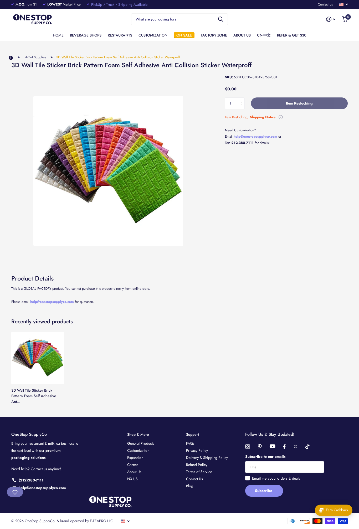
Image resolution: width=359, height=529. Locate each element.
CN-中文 (264, 35)
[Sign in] (331, 19)
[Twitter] (296, 446)
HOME (58, 35)
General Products (140, 443)
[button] (242, 99)
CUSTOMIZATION (153, 35)
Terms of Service (199, 471)
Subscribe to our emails (265, 456)
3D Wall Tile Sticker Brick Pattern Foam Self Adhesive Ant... (33, 396)
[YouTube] (272, 446)
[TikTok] (307, 446)
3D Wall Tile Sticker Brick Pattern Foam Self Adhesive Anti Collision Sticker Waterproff (118, 57)
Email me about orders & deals (276, 478)
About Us (134, 471)
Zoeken (220, 19)
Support (192, 434)
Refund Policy (196, 464)
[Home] (11, 58)
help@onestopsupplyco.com (52, 301)
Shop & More (138, 434)
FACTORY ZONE (214, 35)
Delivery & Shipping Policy (207, 457)
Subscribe (264, 490)
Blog (189, 486)
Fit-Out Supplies (34, 57)
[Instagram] (247, 446)
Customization (138, 450)
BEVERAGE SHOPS (85, 35)
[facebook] (284, 446)
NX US (132, 478)
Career (132, 464)
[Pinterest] (260, 446)
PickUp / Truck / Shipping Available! (119, 4)
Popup (281, 117)
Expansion (135, 457)
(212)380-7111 (31, 480)
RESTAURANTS (120, 35)
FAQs (190, 443)
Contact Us (194, 478)
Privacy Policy (197, 450)
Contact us (325, 4)
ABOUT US (242, 35)
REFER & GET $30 (291, 35)
